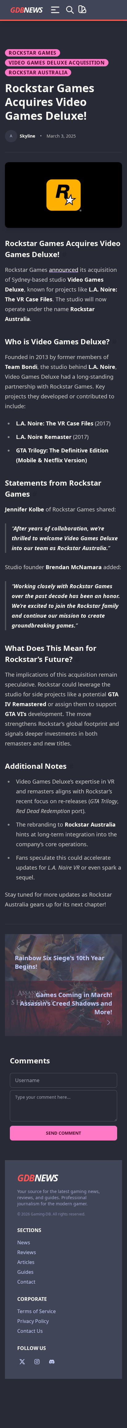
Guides (25, 1272)
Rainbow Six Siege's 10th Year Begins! (59, 962)
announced (63, 269)
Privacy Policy (33, 1321)
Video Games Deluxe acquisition (57, 62)
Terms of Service (36, 1311)
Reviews (26, 1252)
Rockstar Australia (38, 72)
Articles (26, 1262)
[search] (70, 10)
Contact (26, 1281)
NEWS (26, 10)
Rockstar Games (32, 52)
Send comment (63, 1133)
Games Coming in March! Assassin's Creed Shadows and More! (66, 1003)
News (23, 1242)
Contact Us (30, 1331)
